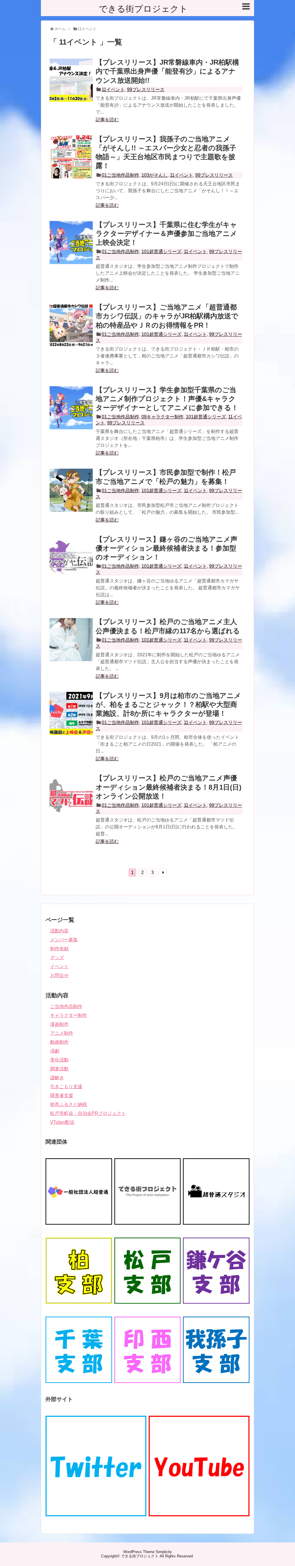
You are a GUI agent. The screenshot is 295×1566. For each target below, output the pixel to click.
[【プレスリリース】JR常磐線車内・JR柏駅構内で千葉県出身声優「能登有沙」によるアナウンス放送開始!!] (71, 86)
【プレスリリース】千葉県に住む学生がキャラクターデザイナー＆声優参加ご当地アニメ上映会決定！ (166, 233)
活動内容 (59, 930)
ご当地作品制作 (66, 1006)
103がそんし (154, 175)
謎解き (57, 1077)
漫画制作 (59, 1024)
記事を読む (107, 119)
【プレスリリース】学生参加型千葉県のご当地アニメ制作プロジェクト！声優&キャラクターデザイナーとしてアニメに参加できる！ (167, 398)
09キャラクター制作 (162, 416)
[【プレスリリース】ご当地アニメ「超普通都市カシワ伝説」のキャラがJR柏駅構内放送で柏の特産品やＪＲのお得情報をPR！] (71, 331)
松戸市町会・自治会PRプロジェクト (88, 1113)
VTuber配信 (62, 1122)
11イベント (113, 89)
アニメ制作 (61, 1033)
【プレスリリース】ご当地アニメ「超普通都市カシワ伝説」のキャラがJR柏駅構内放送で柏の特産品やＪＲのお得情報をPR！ (167, 316)
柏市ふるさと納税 (68, 1104)
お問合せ (59, 975)
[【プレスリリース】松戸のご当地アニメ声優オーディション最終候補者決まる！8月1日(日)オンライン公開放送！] (71, 802)
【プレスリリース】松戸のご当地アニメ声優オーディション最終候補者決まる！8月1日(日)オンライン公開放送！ (168, 787)
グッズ (57, 957)
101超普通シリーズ (161, 251)
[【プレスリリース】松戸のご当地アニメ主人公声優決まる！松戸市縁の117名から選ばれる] (71, 646)
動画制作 (59, 1042)
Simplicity (164, 1552)
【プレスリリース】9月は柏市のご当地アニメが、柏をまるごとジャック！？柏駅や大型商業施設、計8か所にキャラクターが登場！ (168, 704)
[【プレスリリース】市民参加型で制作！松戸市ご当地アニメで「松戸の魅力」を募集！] (71, 496)
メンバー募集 (64, 939)
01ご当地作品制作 (120, 175)
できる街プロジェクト (143, 9)
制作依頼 (59, 948)
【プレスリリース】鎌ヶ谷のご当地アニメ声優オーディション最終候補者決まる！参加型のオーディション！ (166, 548)
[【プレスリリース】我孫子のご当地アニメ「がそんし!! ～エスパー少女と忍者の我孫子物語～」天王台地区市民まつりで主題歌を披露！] (71, 163)
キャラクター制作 (68, 1015)
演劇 (54, 1051)
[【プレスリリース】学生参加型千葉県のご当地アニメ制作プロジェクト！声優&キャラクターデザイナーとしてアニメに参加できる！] (71, 414)
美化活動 (59, 1059)
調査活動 (59, 1068)
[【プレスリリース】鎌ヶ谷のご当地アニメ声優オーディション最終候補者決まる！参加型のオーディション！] (71, 563)
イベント (59, 966)
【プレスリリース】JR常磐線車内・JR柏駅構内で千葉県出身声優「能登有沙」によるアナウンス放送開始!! (167, 71)
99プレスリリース (145, 89)
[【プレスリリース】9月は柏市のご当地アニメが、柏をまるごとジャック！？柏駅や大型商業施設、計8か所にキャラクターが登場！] (71, 720)
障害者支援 (61, 1095)
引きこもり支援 (66, 1086)
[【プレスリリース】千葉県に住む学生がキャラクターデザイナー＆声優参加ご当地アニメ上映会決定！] (71, 249)
